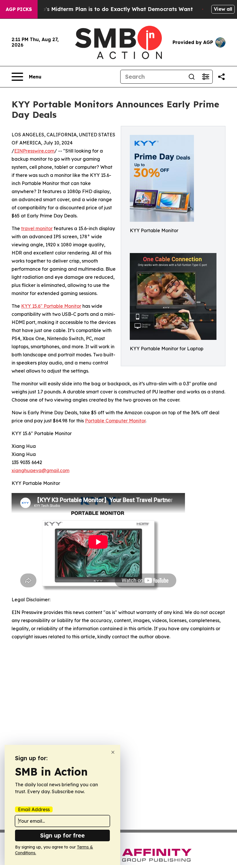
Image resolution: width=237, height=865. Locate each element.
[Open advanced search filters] (205, 76)
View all (223, 9)
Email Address (34, 809)
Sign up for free (62, 835)
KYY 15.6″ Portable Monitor (51, 306)
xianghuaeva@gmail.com (40, 470)
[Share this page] (221, 77)
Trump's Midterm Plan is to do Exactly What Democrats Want (111, 9)
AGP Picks (19, 9)
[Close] (113, 752)
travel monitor (37, 228)
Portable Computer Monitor (115, 421)
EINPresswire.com (34, 151)
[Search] (192, 76)
